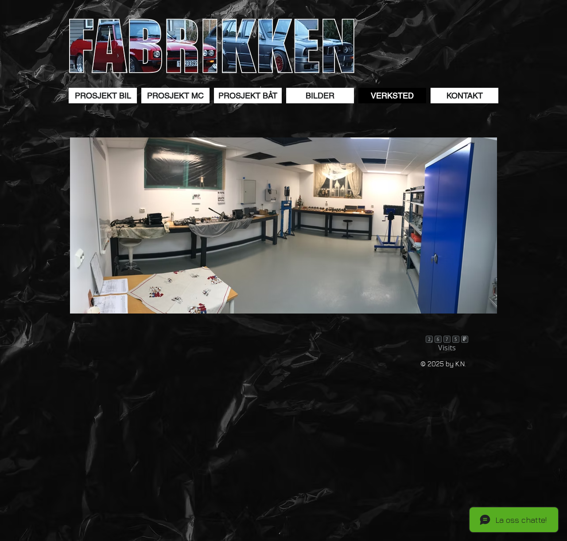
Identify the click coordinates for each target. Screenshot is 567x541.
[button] (103, 95)
